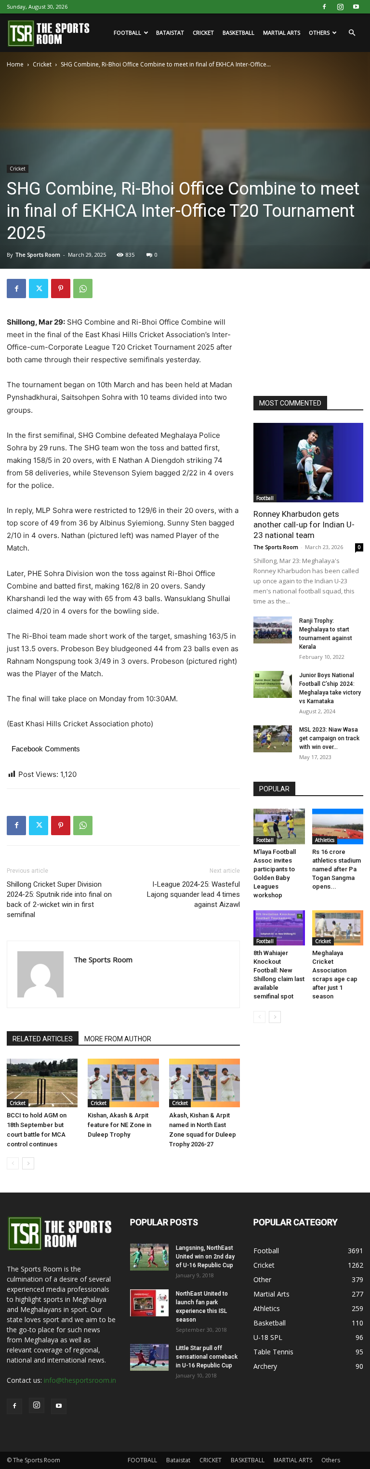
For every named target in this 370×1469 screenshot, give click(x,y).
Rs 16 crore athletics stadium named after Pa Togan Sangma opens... (336, 869)
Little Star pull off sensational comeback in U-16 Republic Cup (207, 1357)
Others (319, 32)
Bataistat (170, 32)
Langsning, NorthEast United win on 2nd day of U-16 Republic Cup (205, 1257)
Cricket (42, 64)
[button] (351, 33)
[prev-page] (13, 1163)
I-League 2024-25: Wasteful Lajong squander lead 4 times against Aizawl (193, 894)
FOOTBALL (127, 32)
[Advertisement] (311, 327)
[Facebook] (324, 6)
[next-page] (28, 1163)
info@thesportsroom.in (80, 1380)
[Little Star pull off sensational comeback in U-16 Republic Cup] (149, 1357)
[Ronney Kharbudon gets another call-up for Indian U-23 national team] (308, 462)
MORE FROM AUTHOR (117, 1039)
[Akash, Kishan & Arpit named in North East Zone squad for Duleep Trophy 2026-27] (204, 1083)
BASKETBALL (238, 32)
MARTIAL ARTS (281, 32)
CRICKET (203, 32)
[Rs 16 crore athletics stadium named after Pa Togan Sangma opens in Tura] (338, 826)
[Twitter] (38, 288)
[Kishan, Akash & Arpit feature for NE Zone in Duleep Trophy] (123, 1083)
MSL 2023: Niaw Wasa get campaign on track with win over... (329, 738)
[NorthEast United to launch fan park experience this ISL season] (149, 1302)
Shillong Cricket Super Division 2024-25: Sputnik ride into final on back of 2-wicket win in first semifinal (59, 899)
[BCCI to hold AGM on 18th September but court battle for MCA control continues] (42, 1083)
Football (265, 498)
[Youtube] (356, 6)
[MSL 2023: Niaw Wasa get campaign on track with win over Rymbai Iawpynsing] (272, 738)
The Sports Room (37, 254)
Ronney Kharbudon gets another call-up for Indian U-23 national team (304, 524)
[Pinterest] (60, 288)
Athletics (324, 840)
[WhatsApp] (82, 288)
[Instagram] (340, 6)
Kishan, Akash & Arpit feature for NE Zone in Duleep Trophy (119, 1125)
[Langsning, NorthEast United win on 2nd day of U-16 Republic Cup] (149, 1257)
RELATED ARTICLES (43, 1039)
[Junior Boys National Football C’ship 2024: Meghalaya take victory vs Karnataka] (272, 684)
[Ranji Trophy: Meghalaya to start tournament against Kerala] (272, 629)
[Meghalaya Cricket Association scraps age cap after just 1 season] (338, 927)
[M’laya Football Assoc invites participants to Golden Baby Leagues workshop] (279, 826)
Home (15, 64)
